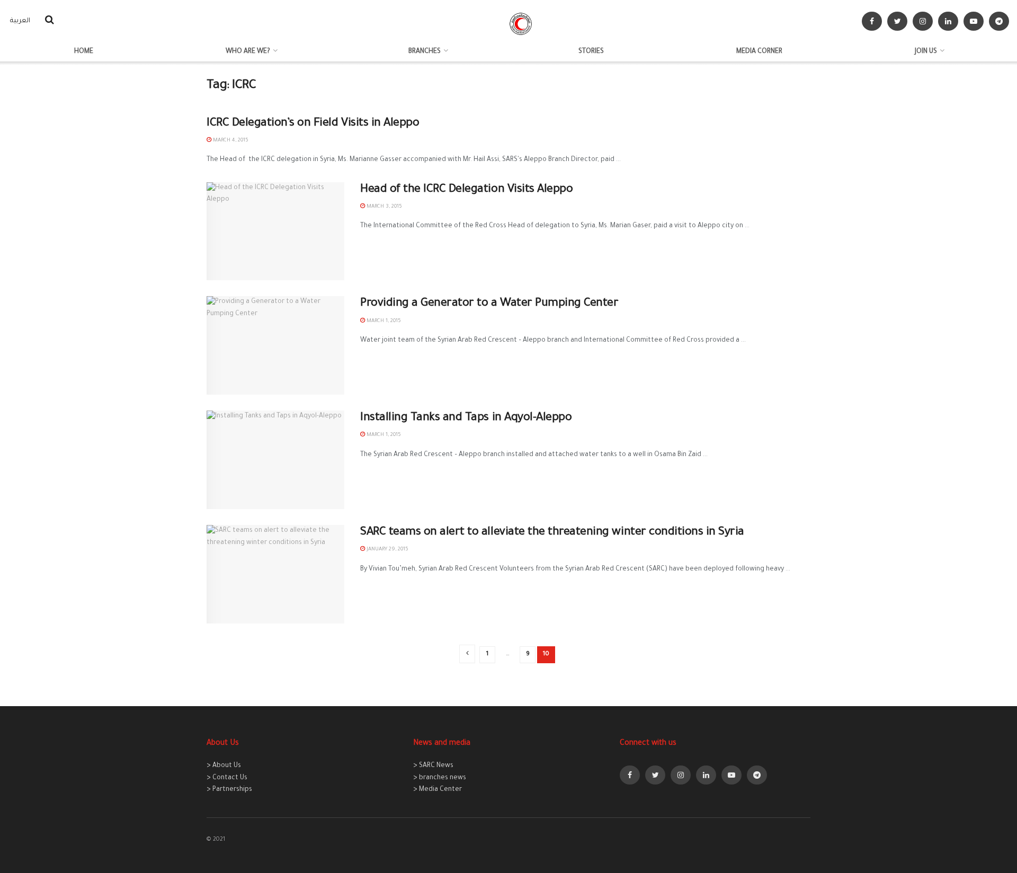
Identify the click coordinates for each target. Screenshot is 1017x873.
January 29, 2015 (386, 550)
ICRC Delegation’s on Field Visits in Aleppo (313, 124)
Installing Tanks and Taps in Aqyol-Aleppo (466, 418)
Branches (424, 52)
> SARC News (433, 766)
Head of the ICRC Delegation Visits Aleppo (466, 190)
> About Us (224, 766)
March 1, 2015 (383, 321)
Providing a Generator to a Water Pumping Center (489, 304)
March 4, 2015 (229, 141)
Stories (591, 52)
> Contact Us (227, 778)
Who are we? (248, 52)
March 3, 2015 (383, 207)
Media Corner (759, 52)
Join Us (926, 52)
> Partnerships (229, 790)
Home (83, 52)
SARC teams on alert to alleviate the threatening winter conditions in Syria (552, 533)
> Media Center (437, 790)
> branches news (439, 778)
